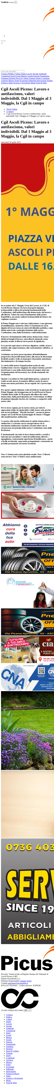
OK (25, 1010)
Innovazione (11, 1071)
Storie (8, 1056)
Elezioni (9, 1049)
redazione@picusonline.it (18, 983)
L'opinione (10, 1058)
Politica (9, 1017)
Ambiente (10, 1028)
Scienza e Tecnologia (14, 1078)
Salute (8, 1022)
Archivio (9, 1060)
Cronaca (9, 1015)
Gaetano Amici (26, 981)
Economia (10, 1067)
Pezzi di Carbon (12, 1051)
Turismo (9, 1053)
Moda (8, 1080)
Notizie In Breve (12, 1074)
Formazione (10, 1044)
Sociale (9, 1026)
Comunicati (10, 1031)
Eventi (8, 1035)
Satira (8, 1076)
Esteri (8, 1065)
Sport (8, 1033)
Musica (9, 1037)
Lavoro (9, 1024)
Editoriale (10, 1069)
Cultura (9, 1019)
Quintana (9, 1046)
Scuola (8, 1040)
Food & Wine (11, 1083)
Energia (9, 1042)
